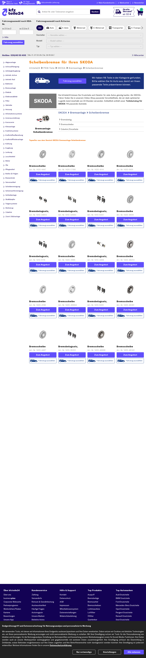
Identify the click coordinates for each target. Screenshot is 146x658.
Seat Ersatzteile (122, 619)
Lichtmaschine (94, 609)
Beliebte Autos (38, 619)
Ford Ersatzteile (122, 602)
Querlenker (92, 619)
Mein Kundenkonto (107, 3)
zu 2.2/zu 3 (24, 28)
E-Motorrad (98, 28)
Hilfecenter (139, 55)
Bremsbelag (66, 119)
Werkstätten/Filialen (12, 609)
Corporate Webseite (12, 602)
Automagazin (37, 612)
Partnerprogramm (11, 605)
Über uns (7, 594)
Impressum (64, 605)
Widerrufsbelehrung (68, 616)
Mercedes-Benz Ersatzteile (127, 605)
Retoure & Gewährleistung (43, 602)
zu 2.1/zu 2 (6, 28)
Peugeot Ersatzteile (124, 612)
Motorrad (81, 28)
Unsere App (9, 619)
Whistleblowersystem (69, 609)
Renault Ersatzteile (124, 616)
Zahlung (35, 594)
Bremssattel (93, 602)
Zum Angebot (43, 174)
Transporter (117, 28)
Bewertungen (9, 616)
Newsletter (139, 3)
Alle (39, 28)
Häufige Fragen (38, 609)
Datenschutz (65, 598)
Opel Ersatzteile (122, 609)
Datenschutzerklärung (61, 645)
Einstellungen (109, 652)
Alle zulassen (134, 652)
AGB (62, 602)
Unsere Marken (38, 616)
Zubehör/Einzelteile (69, 129)
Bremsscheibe (67, 124)
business (9, 598)
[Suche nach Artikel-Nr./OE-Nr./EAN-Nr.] (95, 12)
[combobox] (64, 12)
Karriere (7, 612)
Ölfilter (91, 616)
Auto (52, 28)
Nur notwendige (84, 652)
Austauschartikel (39, 605)
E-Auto (65, 28)
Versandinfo (37, 598)
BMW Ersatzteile (123, 598)
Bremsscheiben (94, 605)
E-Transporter (137, 28)
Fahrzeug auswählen (72, 81)
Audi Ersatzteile (122, 594)
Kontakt (63, 594)
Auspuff (91, 594)
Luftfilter (91, 612)
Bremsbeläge (93, 598)
